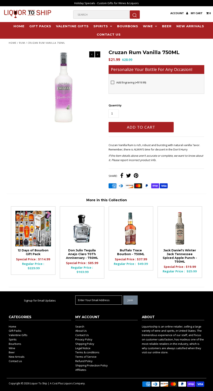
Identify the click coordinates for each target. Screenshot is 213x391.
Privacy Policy (83, 339)
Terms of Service (86, 357)
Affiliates (80, 370)
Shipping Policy (84, 344)
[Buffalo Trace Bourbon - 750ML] (131, 228)
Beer (167, 26)
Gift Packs (40, 26)
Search (79, 326)
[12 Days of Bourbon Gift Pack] (33, 228)
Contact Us (82, 335)
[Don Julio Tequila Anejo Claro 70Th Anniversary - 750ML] (82, 228)
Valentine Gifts (72, 26)
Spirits (100, 26)
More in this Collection (106, 200)
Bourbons (127, 26)
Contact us (109, 34)
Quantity (115, 105)
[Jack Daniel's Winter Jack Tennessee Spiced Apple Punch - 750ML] (180, 228)
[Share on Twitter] (128, 176)
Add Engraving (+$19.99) (131, 82)
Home (19, 26)
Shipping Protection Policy (91, 365)
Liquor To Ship (38, 383)
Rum (22, 42)
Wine (148, 26)
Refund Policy (84, 361)
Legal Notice (82, 348)
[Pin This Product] (136, 176)
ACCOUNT (177, 13)
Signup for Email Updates (40, 300)
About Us (81, 331)
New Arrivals (190, 26)
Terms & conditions (87, 352)
